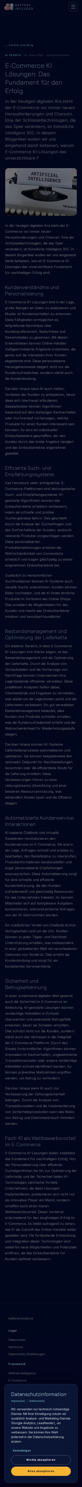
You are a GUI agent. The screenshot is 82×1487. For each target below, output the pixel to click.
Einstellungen (22, 1450)
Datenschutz (37, 1400)
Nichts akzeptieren (41, 1459)
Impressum (18, 1400)
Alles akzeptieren (41, 1471)
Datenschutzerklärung (48, 1437)
